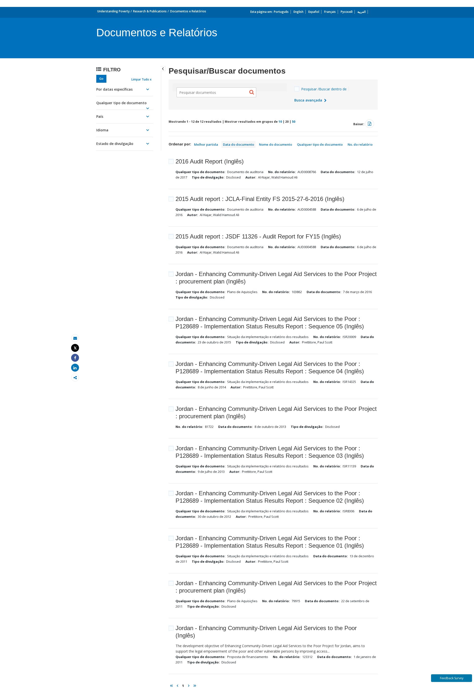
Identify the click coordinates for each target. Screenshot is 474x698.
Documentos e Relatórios (188, 11)
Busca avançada (308, 100)
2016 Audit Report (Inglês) (210, 161)
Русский (347, 12)
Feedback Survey (451, 678)
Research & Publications (150, 11)
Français (330, 12)
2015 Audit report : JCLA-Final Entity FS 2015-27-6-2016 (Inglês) (260, 199)
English (298, 12)
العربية (361, 12)
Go (101, 79)
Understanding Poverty (113, 11)
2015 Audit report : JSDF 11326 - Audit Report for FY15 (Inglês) (258, 236)
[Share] (75, 358)
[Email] (75, 338)
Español (313, 12)
